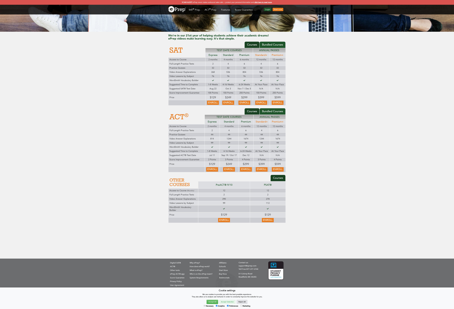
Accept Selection (227, 302)
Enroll (213, 102)
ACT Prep (210, 9)
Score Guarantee (244, 9)
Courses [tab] (252, 45)
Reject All (242, 302)
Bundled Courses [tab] (272, 45)
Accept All (212, 302)
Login (267, 9)
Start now (278, 9)
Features (225, 9)
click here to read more (263, 2)
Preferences (233, 306)
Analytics (221, 306)
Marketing (246, 306)
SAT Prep (194, 9)
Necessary (210, 306)
